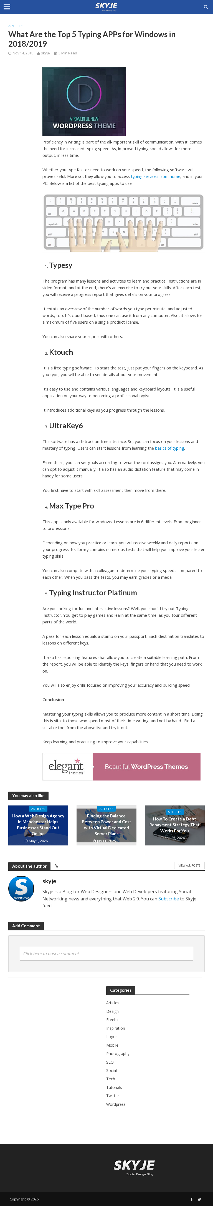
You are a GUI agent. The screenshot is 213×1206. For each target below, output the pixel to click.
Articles (16, 25)
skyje (45, 53)
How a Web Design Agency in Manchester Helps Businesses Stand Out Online (38, 824)
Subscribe (168, 899)
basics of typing (169, 448)
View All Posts (189, 865)
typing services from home (155, 176)
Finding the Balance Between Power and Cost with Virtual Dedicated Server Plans (106, 824)
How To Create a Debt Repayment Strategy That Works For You (174, 824)
